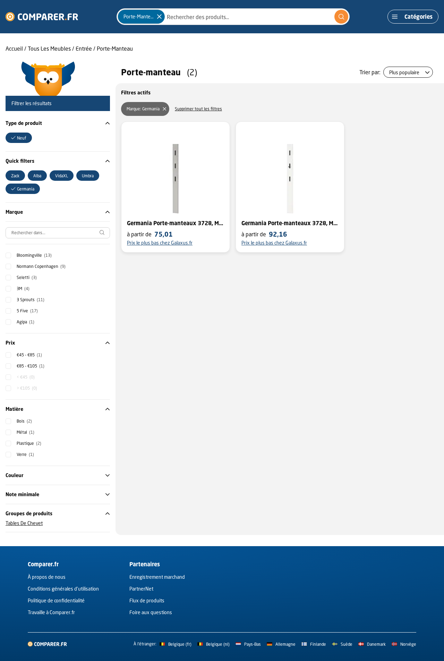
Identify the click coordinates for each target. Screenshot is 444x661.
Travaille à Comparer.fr (51, 612)
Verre (25, 454)
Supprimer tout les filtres (198, 108)
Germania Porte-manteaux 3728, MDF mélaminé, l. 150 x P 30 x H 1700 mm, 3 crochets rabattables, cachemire (175, 223)
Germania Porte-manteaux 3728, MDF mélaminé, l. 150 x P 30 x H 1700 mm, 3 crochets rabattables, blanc (290, 223)
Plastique (29, 443)
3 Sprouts (30, 299)
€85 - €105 (30, 365)
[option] (19, 138)
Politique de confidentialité (56, 600)
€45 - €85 (29, 354)
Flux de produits (146, 600)
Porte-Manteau (115, 48)
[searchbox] (58, 232)
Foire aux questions (150, 612)
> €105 (27, 388)
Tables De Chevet (24, 523)
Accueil (14, 48)
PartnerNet (141, 589)
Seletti (27, 277)
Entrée (84, 48)
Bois (24, 421)
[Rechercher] (341, 17)
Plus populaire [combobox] (404, 72)
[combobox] (233, 16)
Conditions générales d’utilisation (63, 589)
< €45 (26, 377)
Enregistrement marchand (157, 577)
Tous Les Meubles (49, 48)
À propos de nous (47, 577)
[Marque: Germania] (164, 109)
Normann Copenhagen (41, 266)
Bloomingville (34, 255)
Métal (25, 432)
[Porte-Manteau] (159, 16)
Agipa (25, 321)
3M (23, 288)
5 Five (27, 310)
